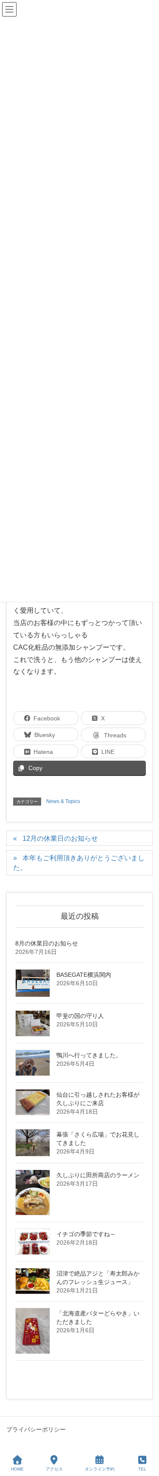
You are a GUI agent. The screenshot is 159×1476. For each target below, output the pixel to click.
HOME (17, 1469)
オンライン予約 (99, 1469)
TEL (142, 1469)
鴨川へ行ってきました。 (89, 1055)
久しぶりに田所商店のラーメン (97, 1175)
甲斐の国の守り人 (80, 1015)
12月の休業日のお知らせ (60, 838)
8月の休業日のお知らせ (46, 943)
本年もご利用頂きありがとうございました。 (79, 862)
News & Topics (63, 801)
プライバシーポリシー (36, 1429)
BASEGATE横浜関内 (83, 974)
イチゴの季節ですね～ (86, 1234)
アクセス (54, 1469)
